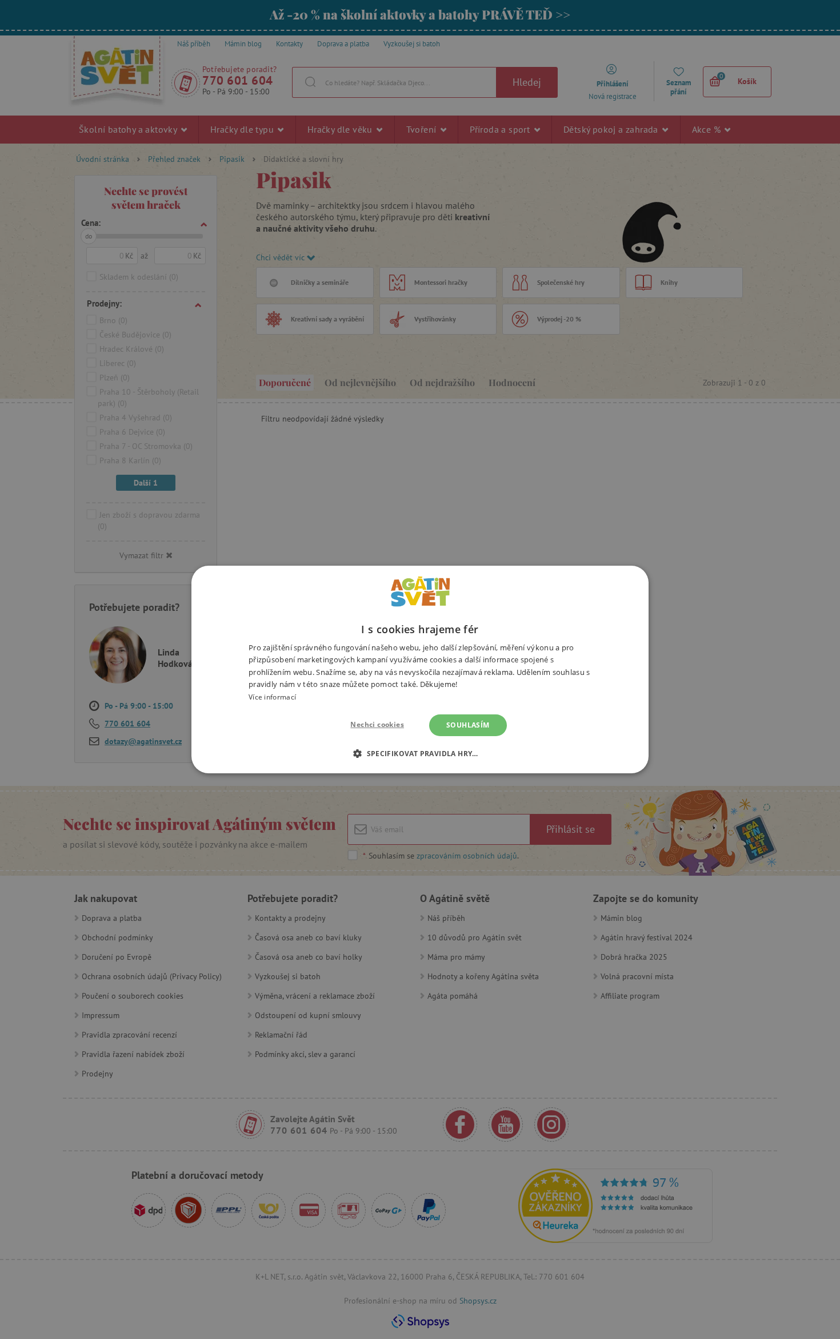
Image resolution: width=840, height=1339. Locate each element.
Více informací (272, 697)
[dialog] (420, 669)
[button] (420, 753)
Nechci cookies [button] (377, 724)
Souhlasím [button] (468, 725)
